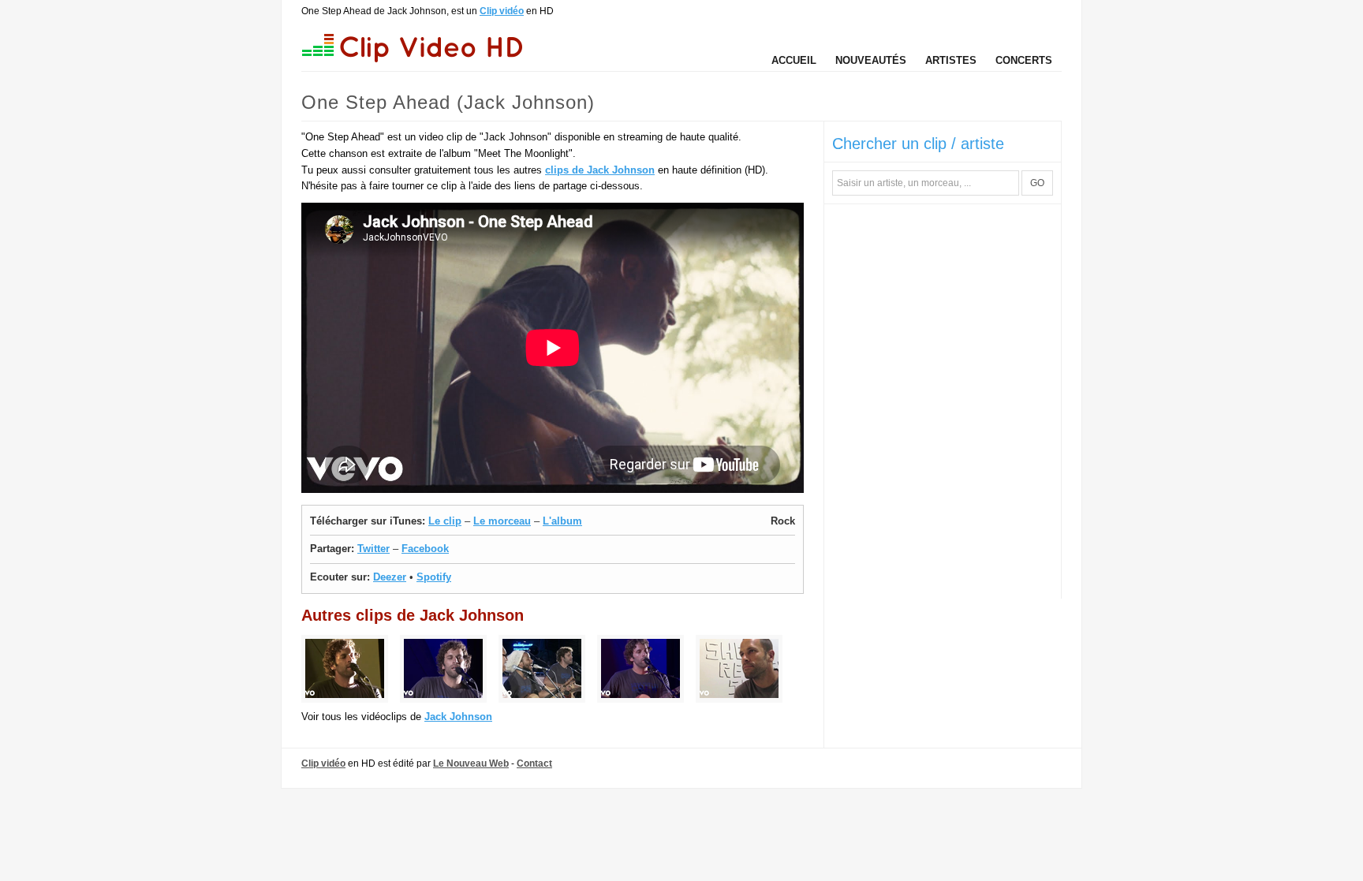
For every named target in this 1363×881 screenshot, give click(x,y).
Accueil (793, 60)
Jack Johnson (458, 716)
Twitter (373, 548)
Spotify (433, 577)
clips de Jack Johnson (600, 170)
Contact (534, 763)
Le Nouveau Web (471, 763)
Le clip (444, 521)
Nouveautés (870, 60)
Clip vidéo (502, 11)
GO (1037, 183)
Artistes (951, 60)
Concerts (1023, 60)
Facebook (425, 548)
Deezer (389, 577)
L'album (562, 521)
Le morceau (502, 521)
